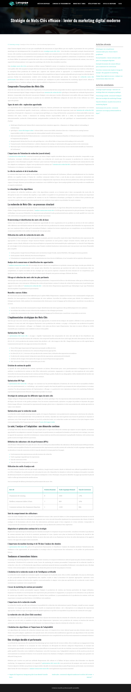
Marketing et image (79, 3)
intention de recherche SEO (53, 92)
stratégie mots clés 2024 (52, 51)
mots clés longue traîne (26, 130)
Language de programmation (61, 3)
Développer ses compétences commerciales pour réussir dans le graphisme (107, 51)
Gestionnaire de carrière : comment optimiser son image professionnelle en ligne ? (108, 110)
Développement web (94, 3)
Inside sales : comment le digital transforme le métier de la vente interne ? (72, 676)
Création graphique (43, 3)
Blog (120, 3)
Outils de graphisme (109, 3)
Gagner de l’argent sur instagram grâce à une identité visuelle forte (28, 676)
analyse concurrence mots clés (44, 210)
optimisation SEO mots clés (18, 336)
